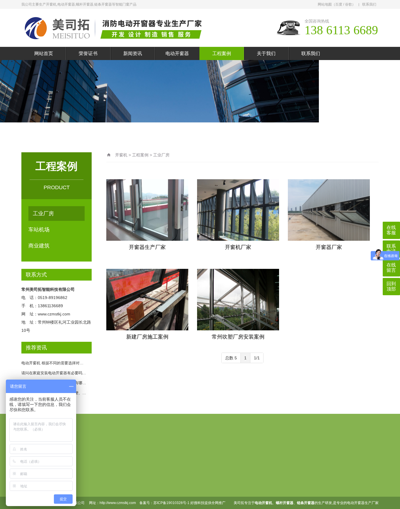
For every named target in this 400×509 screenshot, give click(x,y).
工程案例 (221, 53)
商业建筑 (38, 246)
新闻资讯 (132, 53)
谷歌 (348, 4)
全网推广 (218, 503)
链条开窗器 (143, 478)
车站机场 (38, 230)
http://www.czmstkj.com (118, 503)
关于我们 (266, 53)
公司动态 (173, 478)
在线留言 (271, 465)
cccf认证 (238, 465)
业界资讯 (173, 487)
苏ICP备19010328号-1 (171, 503)
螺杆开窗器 (143, 487)
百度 (338, 4)
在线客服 (391, 230)
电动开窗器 (177, 53)
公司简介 (109, 478)
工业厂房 (43, 213)
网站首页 (43, 53)
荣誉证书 (88, 53)
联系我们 (369, 4)
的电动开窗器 (354, 503)
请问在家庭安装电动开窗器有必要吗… (53, 373)
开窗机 (121, 155)
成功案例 (207, 465)
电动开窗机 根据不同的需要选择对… (52, 363)
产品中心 (142, 465)
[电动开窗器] (116, 28)
